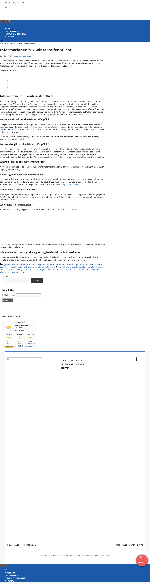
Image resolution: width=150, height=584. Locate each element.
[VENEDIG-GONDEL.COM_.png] (47, 15)
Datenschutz (136, 545)
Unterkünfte (11, 31)
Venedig (98, 264)
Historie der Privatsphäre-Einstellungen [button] (78, 555)
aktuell (60, 267)
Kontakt (65, 368)
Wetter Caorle (20, 322)
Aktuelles (10, 28)
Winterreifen (12, 129)
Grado (46, 264)
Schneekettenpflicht (76, 269)
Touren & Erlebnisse (15, 34)
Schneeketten (61, 269)
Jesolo (58, 264)
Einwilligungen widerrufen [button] (102, 555)
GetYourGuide (19, 308)
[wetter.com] (9, 347)
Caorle (22, 264)
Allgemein (6, 264)
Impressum (121, 545)
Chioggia (38, 264)
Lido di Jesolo (68, 264)
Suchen (5, 276)
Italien (52, 264)
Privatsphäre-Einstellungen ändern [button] (51, 555)
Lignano (78, 264)
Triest (91, 264)
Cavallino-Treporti (95, 267)
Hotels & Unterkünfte (72, 364)
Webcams (9, 36)
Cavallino (30, 264)
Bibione (14, 264)
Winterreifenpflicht (20, 272)
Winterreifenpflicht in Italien (65, 184)
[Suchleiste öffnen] (2, 41)
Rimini (85, 264)
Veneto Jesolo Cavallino (45, 267)
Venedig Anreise (7, 267)
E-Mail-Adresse (8, 295)
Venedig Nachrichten (24, 267)
